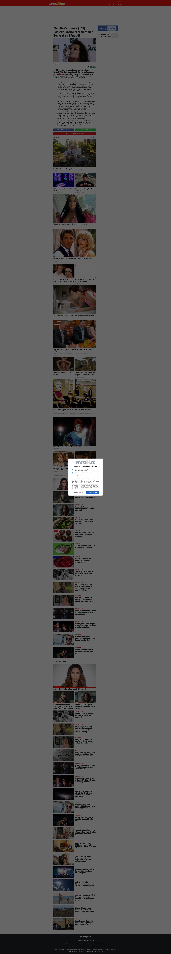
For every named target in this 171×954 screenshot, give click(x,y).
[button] (85, 476)
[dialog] (85, 477)
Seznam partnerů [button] (88, 482)
